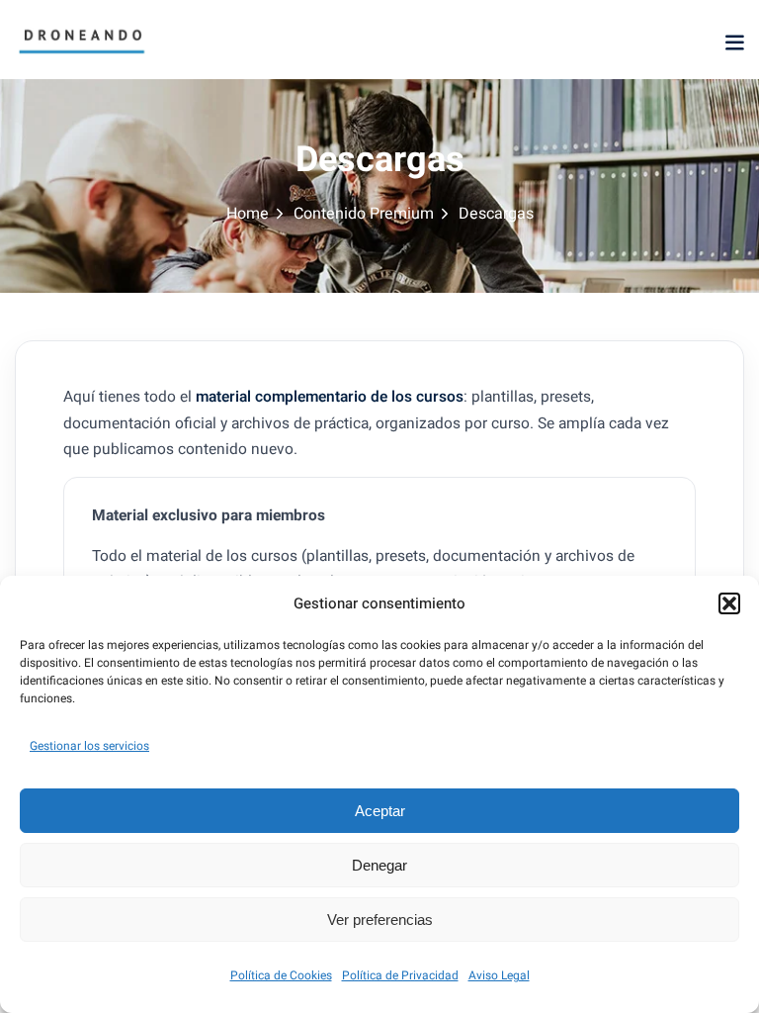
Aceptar (380, 810)
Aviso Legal (499, 975)
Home (247, 214)
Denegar (379, 865)
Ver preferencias (380, 919)
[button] (729, 603)
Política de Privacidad (400, 975)
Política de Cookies (281, 975)
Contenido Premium (364, 214)
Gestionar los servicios (89, 746)
